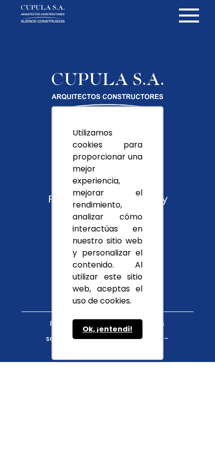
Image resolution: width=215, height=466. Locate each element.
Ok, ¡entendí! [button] (107, 329)
